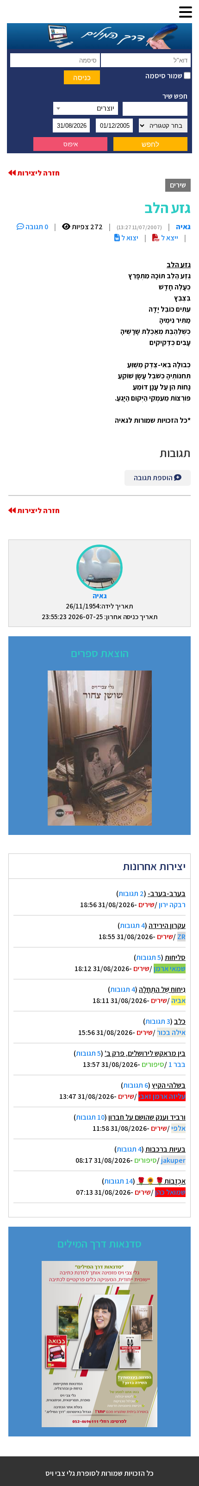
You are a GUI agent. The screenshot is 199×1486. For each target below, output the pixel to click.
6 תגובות (135, 1085)
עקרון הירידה (167, 925)
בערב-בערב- (167, 893)
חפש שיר (174, 96)
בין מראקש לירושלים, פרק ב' (145, 1053)
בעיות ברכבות (165, 1149)
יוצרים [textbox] (105, 108)
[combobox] (85, 108)
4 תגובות (132, 925)
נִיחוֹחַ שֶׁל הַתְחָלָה (162, 989)
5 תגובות (148, 957)
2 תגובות (131, 893)
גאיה (100, 595)
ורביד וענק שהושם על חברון (147, 1117)
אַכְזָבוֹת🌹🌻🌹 (161, 1181)
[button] (185, 13)
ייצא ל (169, 238)
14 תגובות (118, 1181)
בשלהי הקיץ (169, 1085)
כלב (180, 1021)
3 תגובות (157, 1021)
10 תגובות (90, 1117)
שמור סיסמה (164, 76)
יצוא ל (129, 238)
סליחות (175, 957)
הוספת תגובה (154, 478)
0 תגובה (36, 227)
